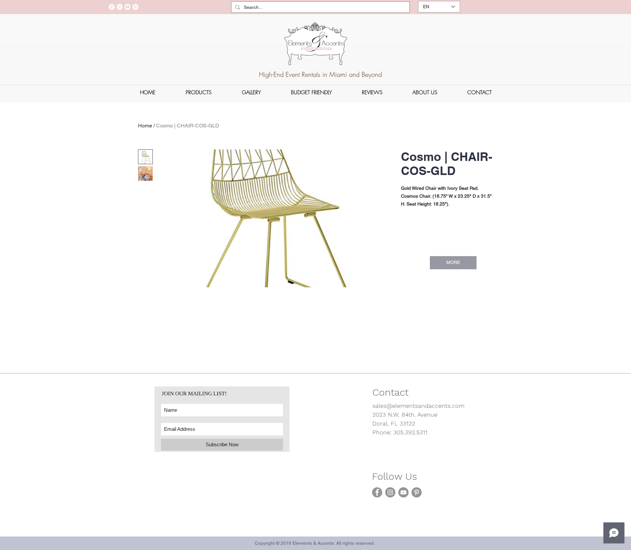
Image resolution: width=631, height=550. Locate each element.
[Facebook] (112, 7)
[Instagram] (120, 7)
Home (145, 125)
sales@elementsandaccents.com (418, 405)
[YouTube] (127, 7)
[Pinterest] (135, 7)
